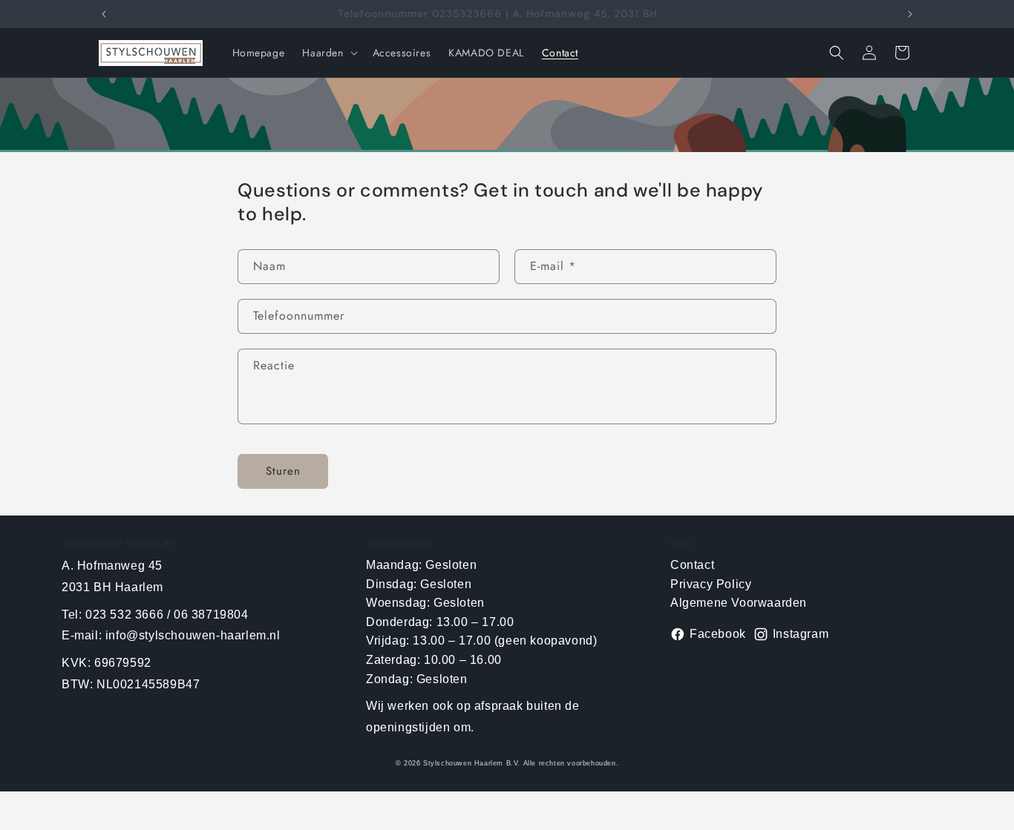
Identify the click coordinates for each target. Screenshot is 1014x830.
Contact (692, 565)
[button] (328, 52)
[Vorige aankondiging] (104, 14)
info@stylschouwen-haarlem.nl (193, 635)
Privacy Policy (710, 584)
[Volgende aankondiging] (910, 14)
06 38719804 (211, 614)
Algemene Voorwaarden (738, 602)
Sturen (283, 471)
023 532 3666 (124, 614)
